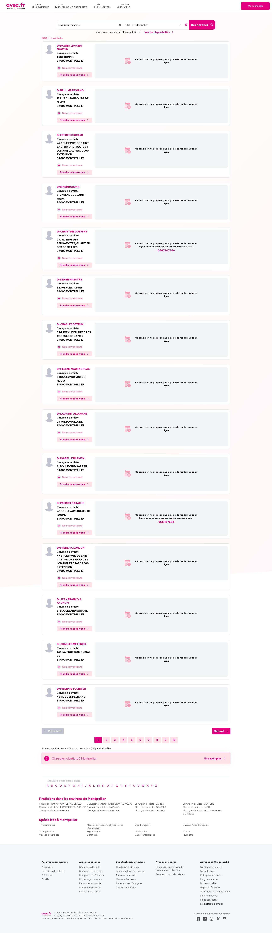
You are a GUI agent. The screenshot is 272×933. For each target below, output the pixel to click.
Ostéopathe (141, 831)
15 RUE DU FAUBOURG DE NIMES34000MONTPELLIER (72, 102)
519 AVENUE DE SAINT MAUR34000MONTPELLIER (71, 198)
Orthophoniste (46, 831)
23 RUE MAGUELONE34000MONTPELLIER (71, 423)
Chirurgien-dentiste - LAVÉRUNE (103, 810)
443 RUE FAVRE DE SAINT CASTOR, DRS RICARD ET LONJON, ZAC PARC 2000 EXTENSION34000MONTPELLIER (73, 150)
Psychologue (93, 831)
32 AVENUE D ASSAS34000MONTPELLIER (71, 289)
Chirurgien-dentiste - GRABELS (150, 807)
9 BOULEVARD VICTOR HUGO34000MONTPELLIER (71, 380)
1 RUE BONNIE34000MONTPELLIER (71, 58)
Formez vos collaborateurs (170, 874)
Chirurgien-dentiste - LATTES (149, 803)
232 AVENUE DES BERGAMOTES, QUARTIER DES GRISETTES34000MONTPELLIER (73, 245)
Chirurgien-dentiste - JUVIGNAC (103, 807)
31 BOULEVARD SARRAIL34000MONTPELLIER (72, 468)
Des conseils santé (89, 891)
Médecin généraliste (49, 834)
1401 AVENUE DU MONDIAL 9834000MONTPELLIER (74, 655)
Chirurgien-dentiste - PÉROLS (54, 810)
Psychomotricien (47, 824)
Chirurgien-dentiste (68, 53)
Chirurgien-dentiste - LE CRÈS (149, 810)
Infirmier (187, 831)
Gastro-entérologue (145, 834)
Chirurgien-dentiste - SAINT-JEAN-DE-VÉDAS (109, 803)
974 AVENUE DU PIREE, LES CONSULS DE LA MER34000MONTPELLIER (74, 336)
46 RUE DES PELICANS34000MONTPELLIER (71, 698)
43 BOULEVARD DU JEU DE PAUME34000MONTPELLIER (74, 514)
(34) (93, 748)
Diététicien (92, 834)
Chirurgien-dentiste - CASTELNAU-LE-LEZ (60, 803)
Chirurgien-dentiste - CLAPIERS (198, 803)
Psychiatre (188, 834)
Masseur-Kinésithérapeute (196, 824)
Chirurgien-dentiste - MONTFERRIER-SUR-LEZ (62, 807)
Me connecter (255, 6)
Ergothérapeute (143, 824)
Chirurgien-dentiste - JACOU (197, 807)
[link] (198, 919)
